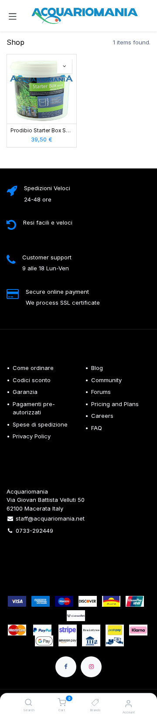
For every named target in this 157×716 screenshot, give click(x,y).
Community (106, 379)
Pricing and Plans (115, 403)
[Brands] (95, 702)
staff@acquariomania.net (50, 518)
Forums (101, 391)
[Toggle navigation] (13, 15)
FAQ (96, 427)
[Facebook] (65, 666)
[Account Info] (128, 703)
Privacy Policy (32, 436)
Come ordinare (33, 367)
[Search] (28, 702)
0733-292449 (34, 530)
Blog (97, 367)
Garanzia (25, 391)
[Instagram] (91, 666)
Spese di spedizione (41, 424)
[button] (64, 66)
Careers (102, 415)
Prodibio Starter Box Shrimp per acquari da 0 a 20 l (41, 131)
